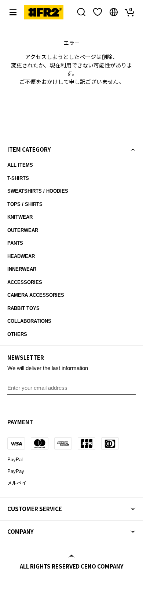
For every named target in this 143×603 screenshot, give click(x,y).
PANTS (15, 243)
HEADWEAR (21, 256)
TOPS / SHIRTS (25, 204)
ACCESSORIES (24, 282)
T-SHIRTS (18, 178)
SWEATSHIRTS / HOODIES (37, 191)
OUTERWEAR (22, 230)
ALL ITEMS (20, 165)
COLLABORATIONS (29, 321)
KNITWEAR (20, 217)
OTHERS (17, 334)
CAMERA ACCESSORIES (35, 295)
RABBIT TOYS (23, 308)
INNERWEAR (21, 269)
